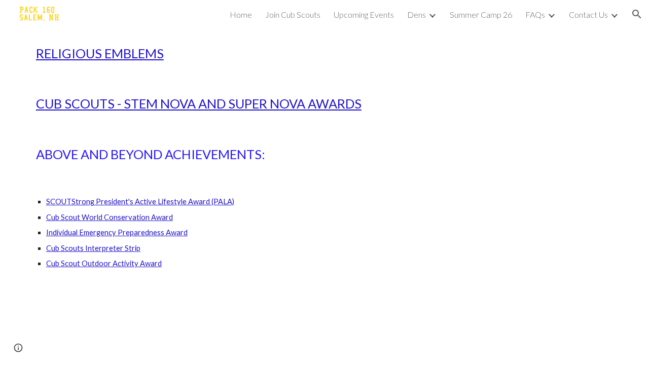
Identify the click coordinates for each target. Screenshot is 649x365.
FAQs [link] (535, 14)
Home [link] (241, 14)
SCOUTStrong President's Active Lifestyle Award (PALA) (140, 201)
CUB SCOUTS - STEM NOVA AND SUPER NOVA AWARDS (199, 103)
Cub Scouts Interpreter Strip (93, 248)
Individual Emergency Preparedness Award (117, 232)
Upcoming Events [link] (364, 14)
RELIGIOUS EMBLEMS (100, 53)
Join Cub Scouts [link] (292, 14)
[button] (637, 14)
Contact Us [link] (588, 14)
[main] (324, 53)
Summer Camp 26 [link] (481, 14)
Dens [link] (416, 14)
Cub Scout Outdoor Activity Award (104, 263)
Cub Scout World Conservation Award (109, 217)
